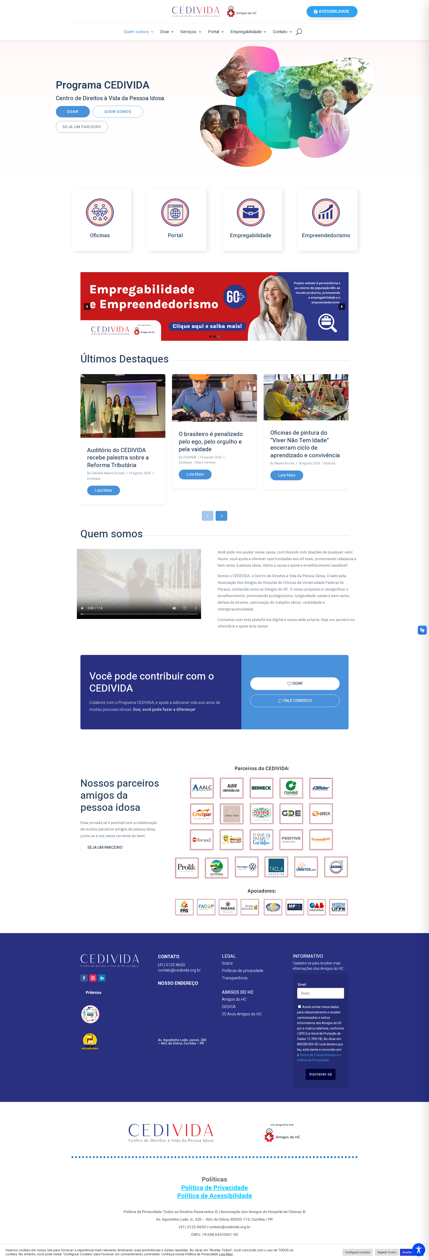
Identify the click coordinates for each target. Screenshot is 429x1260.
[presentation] (207, 516)
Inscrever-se (320, 1074)
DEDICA (229, 1007)
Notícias (329, 463)
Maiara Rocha (284, 463)
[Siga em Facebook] (84, 978)
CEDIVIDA (189, 457)
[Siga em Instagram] (93, 978)
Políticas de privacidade (242, 971)
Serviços (188, 31)
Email (302, 984)
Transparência (234, 978)
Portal (213, 31)
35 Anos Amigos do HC (242, 1014)
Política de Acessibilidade (214, 1196)
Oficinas (100, 235)
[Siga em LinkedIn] (101, 978)
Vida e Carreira (205, 462)
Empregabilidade (245, 31)
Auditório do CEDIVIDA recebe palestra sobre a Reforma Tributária (118, 458)
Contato (280, 31)
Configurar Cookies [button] (357, 1252)
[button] (7, 107)
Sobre (227, 963)
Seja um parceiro (104, 848)
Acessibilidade (334, 11)
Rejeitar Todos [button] (387, 1252)
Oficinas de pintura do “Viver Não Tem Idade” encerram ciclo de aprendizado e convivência (305, 444)
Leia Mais (103, 490)
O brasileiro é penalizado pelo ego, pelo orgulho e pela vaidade (211, 442)
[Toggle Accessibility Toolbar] (419, 1250)
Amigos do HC (234, 999)
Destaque (94, 478)
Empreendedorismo (326, 235)
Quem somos (136, 31)
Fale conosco (298, 701)
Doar (164, 31)
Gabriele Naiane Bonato (108, 473)
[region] (214, 107)
